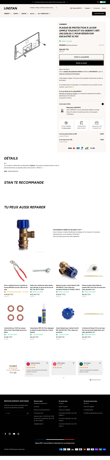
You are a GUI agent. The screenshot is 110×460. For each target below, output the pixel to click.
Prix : (98, 2)
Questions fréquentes (40, 403)
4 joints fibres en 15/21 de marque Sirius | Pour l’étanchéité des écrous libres (15, 330)
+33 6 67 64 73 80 (99, 13)
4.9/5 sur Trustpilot (64, 410)
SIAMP (15, 13)
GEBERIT (7, 13)
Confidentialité (88, 410)
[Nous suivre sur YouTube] (14, 434)
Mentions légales (89, 406)
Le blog (61, 403)
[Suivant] (67, 2)
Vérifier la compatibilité (81, 57)
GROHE (23, 13)
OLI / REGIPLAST (43, 13)
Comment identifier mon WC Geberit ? (68, 414)
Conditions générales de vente (93, 413)
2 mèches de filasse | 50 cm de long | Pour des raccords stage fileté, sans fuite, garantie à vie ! (93, 330)
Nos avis (86, 403)
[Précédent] (32, 2)
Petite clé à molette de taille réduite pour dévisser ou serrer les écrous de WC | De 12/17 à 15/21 (41, 287)
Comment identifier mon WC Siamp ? (68, 419)
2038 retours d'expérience (71, 45)
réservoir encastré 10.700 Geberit (69, 74)
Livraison (36, 406)
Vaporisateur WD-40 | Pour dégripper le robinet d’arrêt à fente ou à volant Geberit (42, 330)
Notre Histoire (63, 406)
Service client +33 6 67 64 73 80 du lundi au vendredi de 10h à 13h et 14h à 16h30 (44, 418)
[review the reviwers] (47, 363)
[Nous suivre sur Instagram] (10, 434)
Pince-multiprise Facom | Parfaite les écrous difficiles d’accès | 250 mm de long (16, 287)
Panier (104, 8)
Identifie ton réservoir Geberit (68, 93)
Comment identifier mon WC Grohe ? (68, 425)
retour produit (67, 128)
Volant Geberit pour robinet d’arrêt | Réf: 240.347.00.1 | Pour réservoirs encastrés (67, 330)
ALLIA (32, 13)
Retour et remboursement (42, 410)
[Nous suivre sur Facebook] (5, 434)
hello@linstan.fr (38, 424)
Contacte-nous (38, 413)
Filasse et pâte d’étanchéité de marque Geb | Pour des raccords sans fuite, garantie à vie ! (93, 287)
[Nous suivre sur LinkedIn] (18, 434)
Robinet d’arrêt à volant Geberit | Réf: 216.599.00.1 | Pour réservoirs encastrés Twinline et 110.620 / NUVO (68, 287)
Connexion (96, 8)
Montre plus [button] (29, 374)
